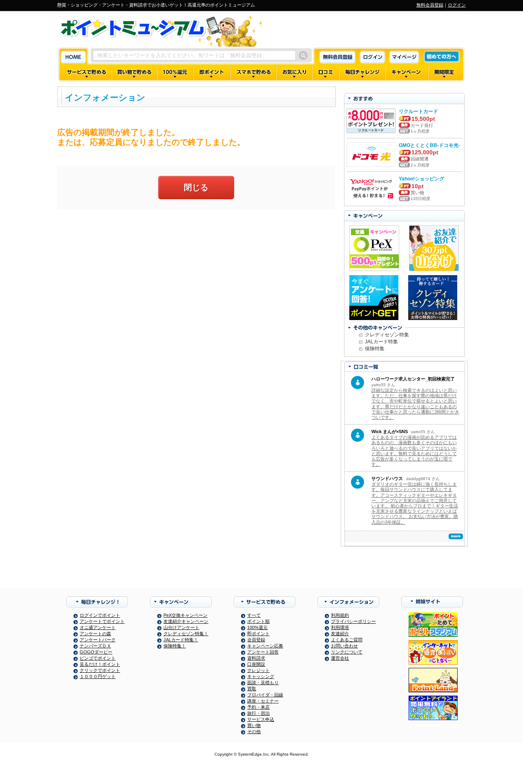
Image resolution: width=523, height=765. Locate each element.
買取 (251, 688)
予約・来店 (258, 707)
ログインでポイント (100, 615)
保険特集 (374, 348)
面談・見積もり (263, 682)
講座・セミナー (263, 700)
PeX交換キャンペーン (185, 615)
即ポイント (258, 633)
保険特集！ (174, 645)
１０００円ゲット (98, 676)
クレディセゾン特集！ (185, 633)
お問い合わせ (344, 645)
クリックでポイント (100, 670)
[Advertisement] (196, 275)
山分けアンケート (181, 627)
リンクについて (346, 651)
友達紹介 (340, 633)
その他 (254, 731)
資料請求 (256, 658)
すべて (254, 615)
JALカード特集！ (180, 639)
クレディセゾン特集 (387, 335)
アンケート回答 (263, 651)
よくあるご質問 (346, 639)
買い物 (254, 725)
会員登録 (256, 639)
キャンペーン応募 (265, 645)
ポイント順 (258, 621)
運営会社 (340, 658)
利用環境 (340, 627)
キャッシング (260, 676)
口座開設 (256, 664)
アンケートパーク (98, 639)
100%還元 (257, 627)
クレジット (258, 670)
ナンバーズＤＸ (95, 645)
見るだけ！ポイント (100, 664)
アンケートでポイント (102, 621)
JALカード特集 (381, 342)
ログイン (457, 4)
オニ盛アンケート (98, 627)
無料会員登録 (429, 4)
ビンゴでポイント (98, 658)
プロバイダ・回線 (265, 694)
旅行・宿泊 (258, 713)
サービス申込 (260, 719)
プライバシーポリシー (353, 621)
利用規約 (340, 615)
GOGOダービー (96, 651)
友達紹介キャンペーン (185, 621)
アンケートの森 (95, 633)
